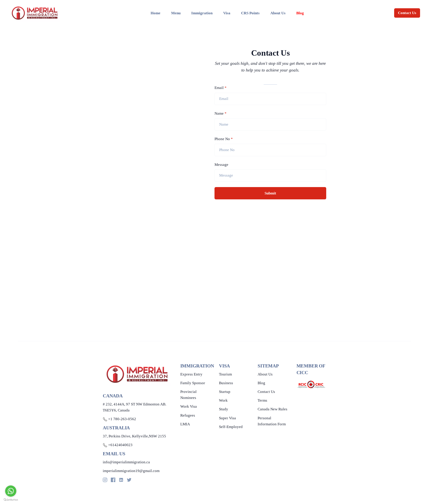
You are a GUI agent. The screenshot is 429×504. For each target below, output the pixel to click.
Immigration (201, 13)
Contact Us (407, 13)
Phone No (223, 139)
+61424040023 (119, 445)
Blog (261, 383)
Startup (224, 392)
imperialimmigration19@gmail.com (131, 471)
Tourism (225, 374)
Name (220, 113)
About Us (278, 13)
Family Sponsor (192, 383)
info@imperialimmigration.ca (126, 462)
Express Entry (191, 374)
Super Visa (227, 418)
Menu (176, 13)
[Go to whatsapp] (10, 491)
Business (226, 383)
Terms (262, 400)
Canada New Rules (272, 409)
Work (223, 400)
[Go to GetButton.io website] (11, 499)
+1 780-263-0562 (121, 419)
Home (155, 13)
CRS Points (250, 13)
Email (220, 88)
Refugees (187, 415)
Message (221, 164)
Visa (226, 13)
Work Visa (188, 406)
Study (223, 409)
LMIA (185, 424)
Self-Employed (231, 427)
